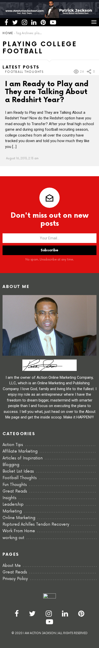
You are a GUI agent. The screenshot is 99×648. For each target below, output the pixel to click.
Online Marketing (19, 518)
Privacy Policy (15, 578)
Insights (9, 498)
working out (13, 537)
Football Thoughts (24, 72)
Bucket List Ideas (18, 471)
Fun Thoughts (15, 484)
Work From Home (19, 531)
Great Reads (15, 491)
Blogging (11, 464)
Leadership (13, 504)
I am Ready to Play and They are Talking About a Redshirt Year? (47, 92)
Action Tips (13, 444)
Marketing (12, 511)
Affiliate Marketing (20, 451)
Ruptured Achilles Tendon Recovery (36, 524)
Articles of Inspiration (23, 458)
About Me (12, 565)
